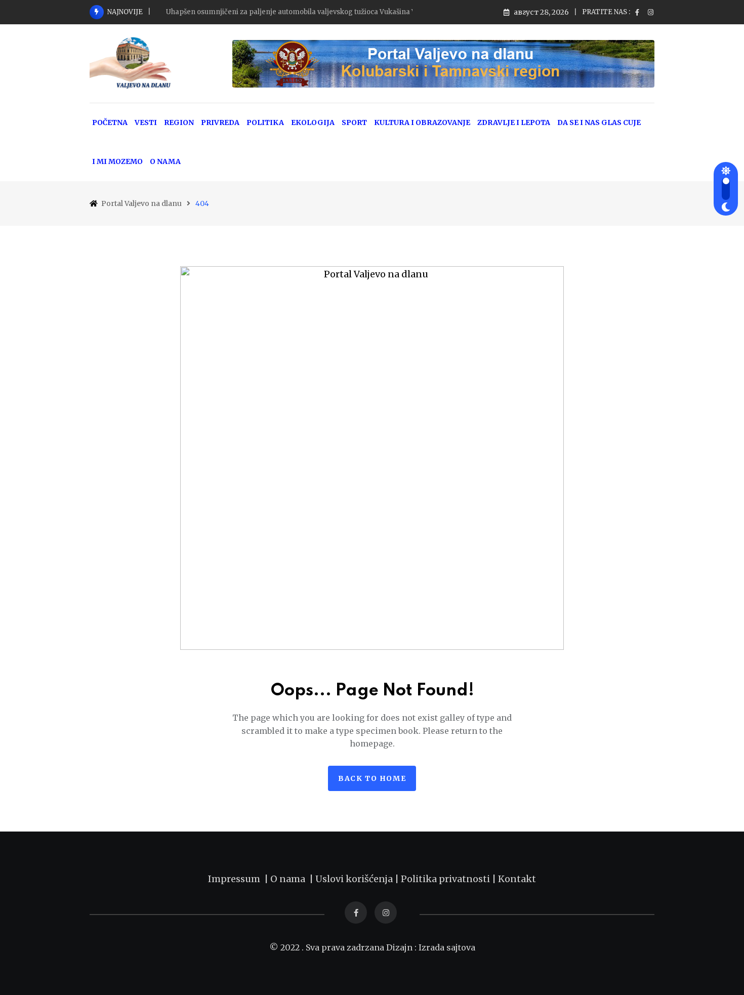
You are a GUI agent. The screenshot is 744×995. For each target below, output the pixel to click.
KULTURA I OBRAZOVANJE (422, 122)
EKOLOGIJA (313, 122)
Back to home (372, 778)
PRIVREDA (220, 122)
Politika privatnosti (446, 879)
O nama (289, 879)
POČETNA (110, 122)
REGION (179, 122)
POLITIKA (265, 122)
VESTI (146, 122)
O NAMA (165, 161)
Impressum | (239, 879)
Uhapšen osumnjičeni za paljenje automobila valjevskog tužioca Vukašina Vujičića (301, 12)
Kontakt (517, 879)
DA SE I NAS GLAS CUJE (599, 122)
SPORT (354, 122)
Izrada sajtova (447, 947)
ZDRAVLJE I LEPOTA (513, 122)
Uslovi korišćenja (354, 879)
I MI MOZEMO (117, 161)
